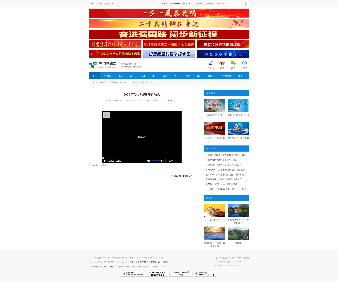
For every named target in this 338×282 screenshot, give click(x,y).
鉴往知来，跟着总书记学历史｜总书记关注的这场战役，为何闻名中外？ (239, 174)
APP (245, 68)
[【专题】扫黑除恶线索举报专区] (169, 49)
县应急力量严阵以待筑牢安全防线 (221, 184)
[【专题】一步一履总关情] (169, 8)
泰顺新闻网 (114, 82)
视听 (125, 82)
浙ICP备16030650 (107, 267)
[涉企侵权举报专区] (223, 49)
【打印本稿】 (175, 176)
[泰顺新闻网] (115, 63)
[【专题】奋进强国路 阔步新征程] (169, 29)
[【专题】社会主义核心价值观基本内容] (115, 49)
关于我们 (209, 4)
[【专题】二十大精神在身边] (169, 19)
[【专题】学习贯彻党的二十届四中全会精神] (169, 40)
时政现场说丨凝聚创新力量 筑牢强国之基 (225, 170)
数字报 (210, 68)
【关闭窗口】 (188, 176)
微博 (222, 68)
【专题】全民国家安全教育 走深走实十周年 (226, 155)
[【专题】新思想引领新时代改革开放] (115, 40)
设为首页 (187, 4)
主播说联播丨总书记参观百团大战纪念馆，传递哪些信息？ (233, 179)
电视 (134, 82)
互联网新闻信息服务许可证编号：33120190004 (149, 262)
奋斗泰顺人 (145, 82)
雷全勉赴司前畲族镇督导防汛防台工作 (224, 165)
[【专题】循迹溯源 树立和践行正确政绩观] (223, 40)
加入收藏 (198, 4)
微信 (233, 68)
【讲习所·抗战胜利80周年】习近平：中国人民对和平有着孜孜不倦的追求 (240, 189)
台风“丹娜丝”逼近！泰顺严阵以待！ (222, 160)
